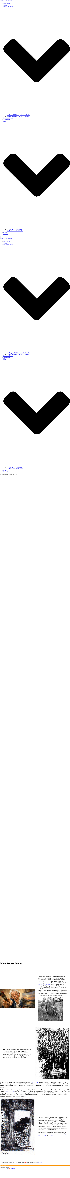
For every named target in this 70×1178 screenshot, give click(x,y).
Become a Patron (8, 118)
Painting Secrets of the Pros (14, 229)
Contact (5, 234)
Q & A (5, 232)
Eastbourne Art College (44, 984)
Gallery (5, 5)
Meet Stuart (6, 3)
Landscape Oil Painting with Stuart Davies (18, 115)
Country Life (34, 1082)
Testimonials (6, 119)
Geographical (10, 1091)
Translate (12, 1168)
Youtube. (50, 1135)
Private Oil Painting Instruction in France (18, 116)
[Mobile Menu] (0, 237)
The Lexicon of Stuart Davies (15, 231)
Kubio (40, 1162)
